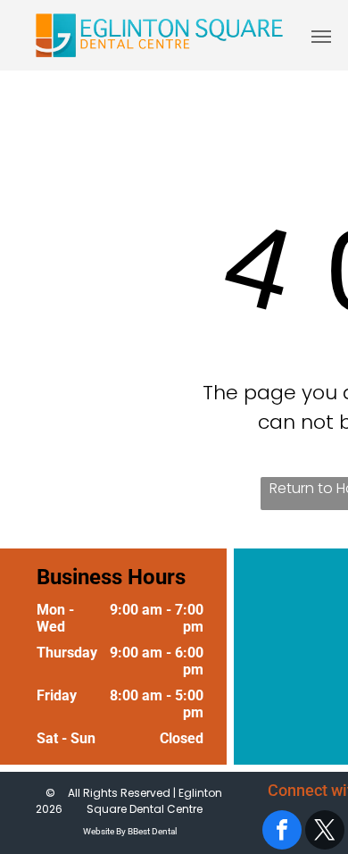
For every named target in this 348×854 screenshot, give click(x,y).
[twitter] (324, 832)
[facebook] (282, 832)
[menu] (321, 36)
